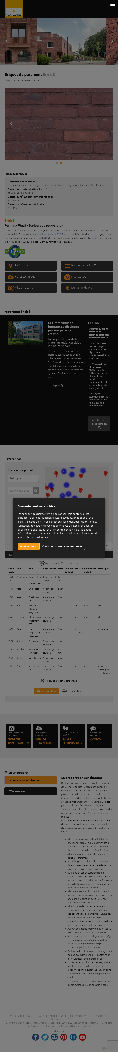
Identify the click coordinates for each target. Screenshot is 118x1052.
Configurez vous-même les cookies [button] (62, 546)
